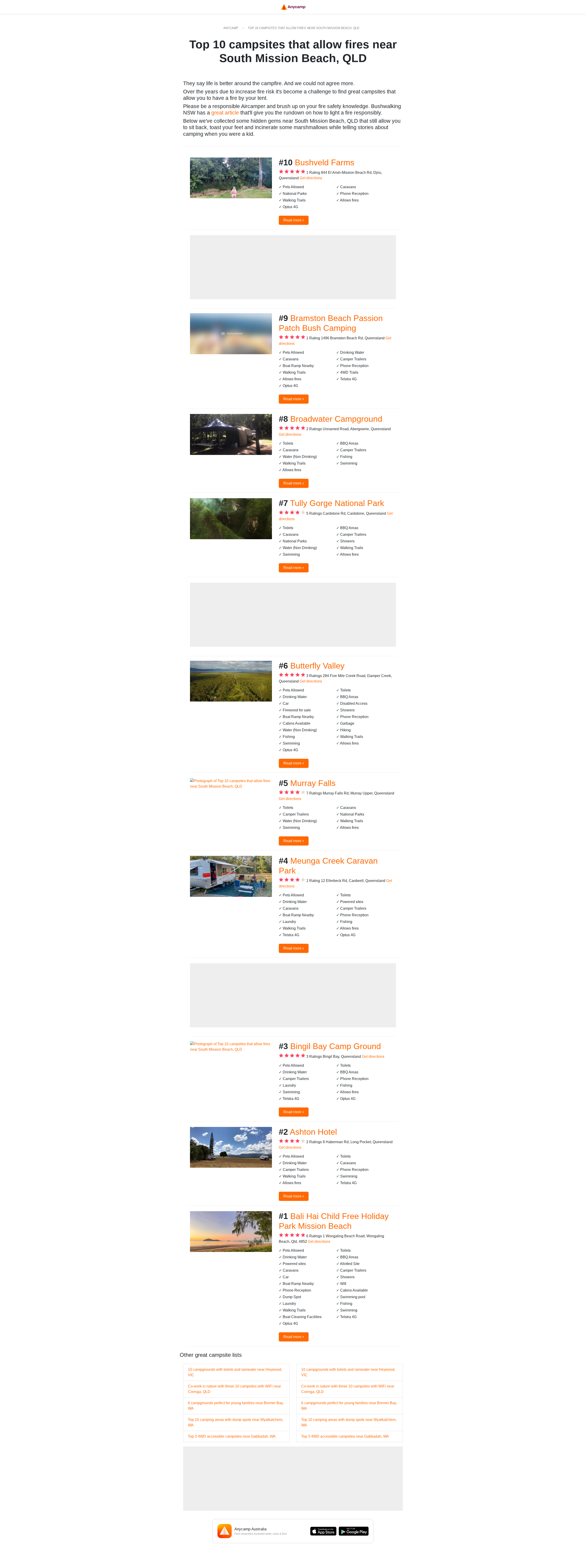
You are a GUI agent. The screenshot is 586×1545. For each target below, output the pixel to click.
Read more (293, 219)
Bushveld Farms (324, 162)
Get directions (311, 178)
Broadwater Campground (336, 419)
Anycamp (230, 28)
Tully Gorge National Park (337, 503)
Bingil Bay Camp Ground (335, 1046)
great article (225, 113)
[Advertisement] (293, 267)
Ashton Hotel (313, 1132)
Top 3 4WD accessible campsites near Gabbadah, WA (232, 1436)
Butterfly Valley (317, 665)
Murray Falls (313, 783)
